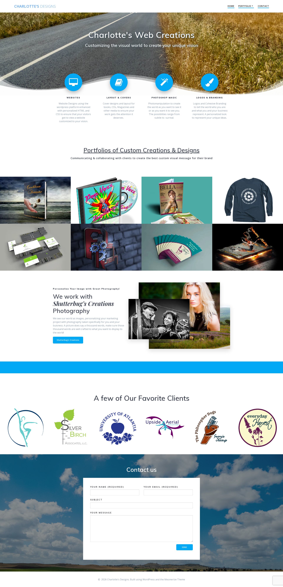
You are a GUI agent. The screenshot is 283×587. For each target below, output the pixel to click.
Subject (96, 500)
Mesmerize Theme (174, 579)
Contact (263, 6)
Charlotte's (35, 6)
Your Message (101, 512)
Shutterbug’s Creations (68, 340)
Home (231, 6)
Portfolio (244, 6)
